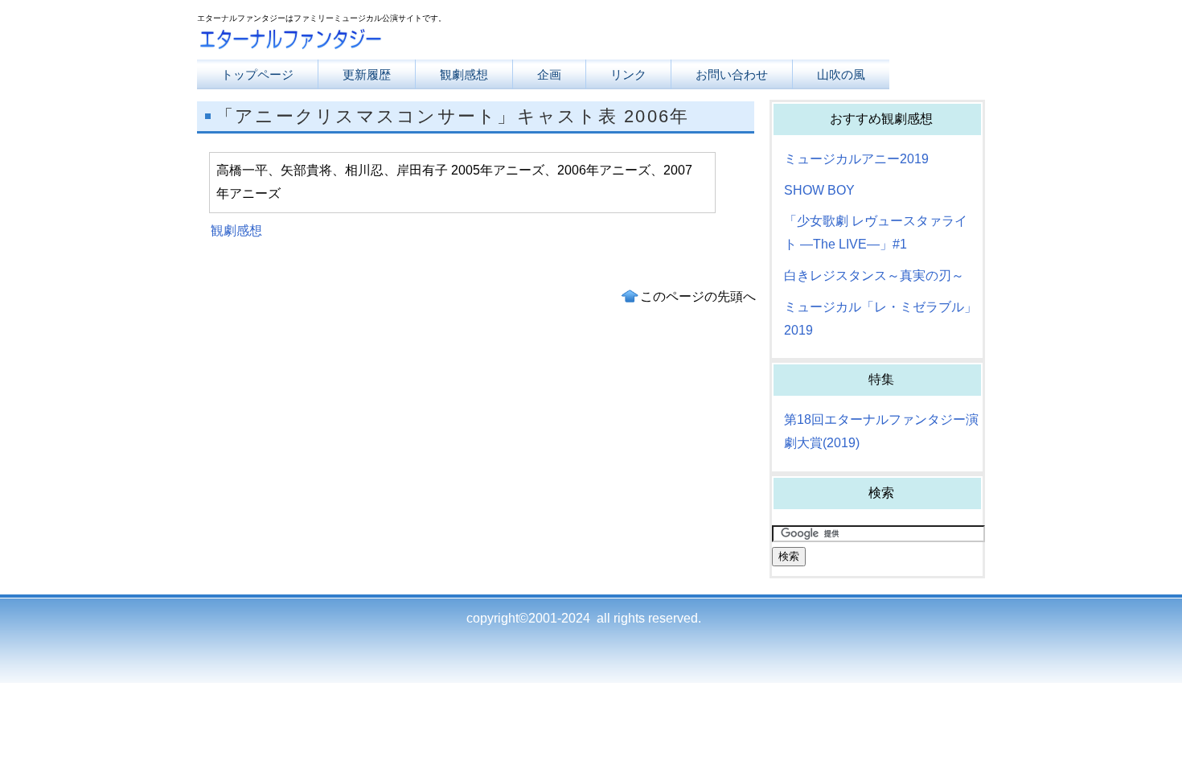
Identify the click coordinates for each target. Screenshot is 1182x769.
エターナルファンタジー (358, 42)
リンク (628, 74)
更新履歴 (367, 74)
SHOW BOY (819, 190)
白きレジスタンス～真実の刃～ (874, 275)
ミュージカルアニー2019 (856, 159)
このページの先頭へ (698, 296)
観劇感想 (236, 230)
